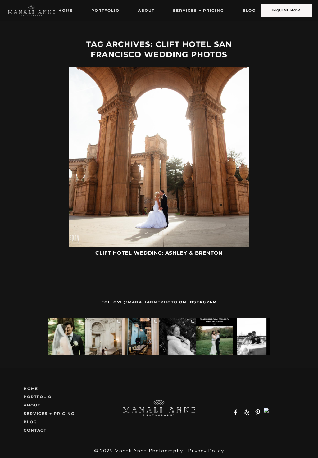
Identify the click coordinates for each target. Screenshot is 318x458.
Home (65, 10)
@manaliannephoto (151, 302)
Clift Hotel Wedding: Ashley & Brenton (159, 253)
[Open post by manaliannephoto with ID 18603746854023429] (177, 336)
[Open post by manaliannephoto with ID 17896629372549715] (103, 336)
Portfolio (105, 10)
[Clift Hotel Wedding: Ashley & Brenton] (159, 157)
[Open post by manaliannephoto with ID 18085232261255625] (251, 336)
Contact (35, 430)
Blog (249, 10)
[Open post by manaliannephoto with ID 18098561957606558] (140, 336)
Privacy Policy (206, 451)
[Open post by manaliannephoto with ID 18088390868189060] (214, 336)
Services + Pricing (198, 10)
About (146, 10)
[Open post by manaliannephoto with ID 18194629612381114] (66, 336)
